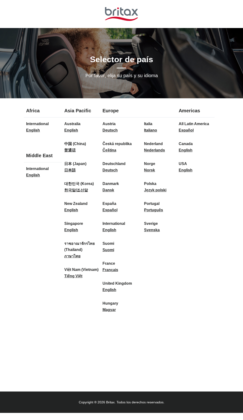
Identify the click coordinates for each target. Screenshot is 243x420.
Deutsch (110, 130)
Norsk (149, 170)
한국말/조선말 (76, 190)
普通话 (70, 150)
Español (110, 210)
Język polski (155, 190)
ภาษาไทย (72, 256)
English (33, 130)
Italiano (150, 130)
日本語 (70, 170)
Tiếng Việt (73, 276)
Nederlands (154, 150)
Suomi (108, 250)
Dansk (108, 190)
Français (110, 270)
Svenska (152, 230)
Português (153, 210)
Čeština (109, 150)
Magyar (109, 310)
